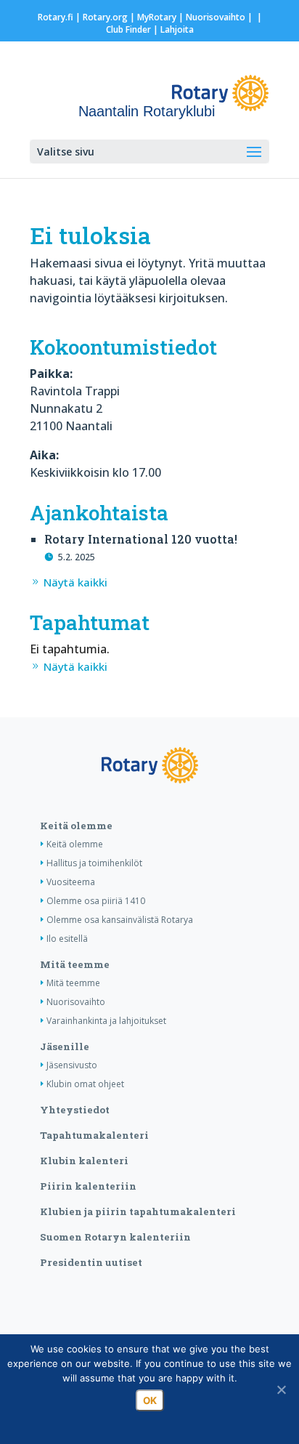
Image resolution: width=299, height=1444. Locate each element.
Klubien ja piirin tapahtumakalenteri (138, 1211)
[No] (281, 1389)
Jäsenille (64, 1046)
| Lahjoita (172, 29)
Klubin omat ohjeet (85, 1084)
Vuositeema (70, 882)
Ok (150, 1400)
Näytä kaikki (75, 582)
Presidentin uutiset (91, 1262)
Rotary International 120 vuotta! (140, 538)
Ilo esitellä (67, 938)
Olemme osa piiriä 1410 (95, 901)
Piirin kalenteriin (88, 1186)
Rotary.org (105, 17)
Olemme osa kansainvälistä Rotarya (119, 919)
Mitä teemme (75, 964)
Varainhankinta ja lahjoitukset (106, 1021)
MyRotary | (161, 17)
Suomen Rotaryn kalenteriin (115, 1236)
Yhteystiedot (75, 1109)
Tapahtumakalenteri (94, 1135)
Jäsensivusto (71, 1065)
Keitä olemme (76, 825)
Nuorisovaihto (215, 17)
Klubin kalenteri (84, 1160)
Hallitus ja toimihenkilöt (94, 863)
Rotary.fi (55, 17)
